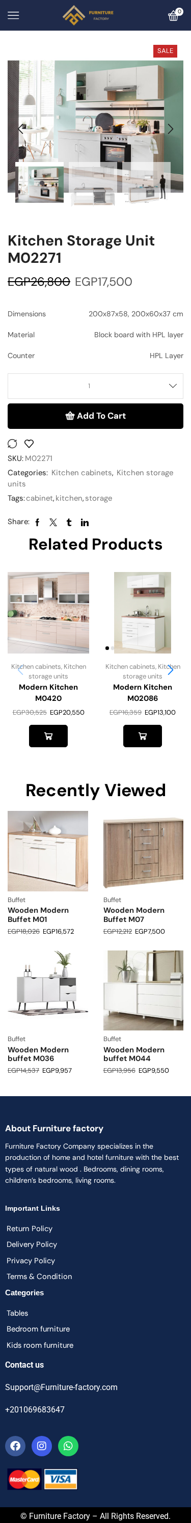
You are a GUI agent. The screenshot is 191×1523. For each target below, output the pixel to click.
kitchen (69, 498)
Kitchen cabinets (81, 473)
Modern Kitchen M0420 (48, 692)
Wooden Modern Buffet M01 (38, 914)
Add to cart (101, 415)
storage (98, 498)
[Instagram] (42, 1446)
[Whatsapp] (68, 1446)
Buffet (16, 899)
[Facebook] (15, 1446)
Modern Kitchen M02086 (142, 692)
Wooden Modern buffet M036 (38, 1054)
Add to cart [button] (48, 736)
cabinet (39, 498)
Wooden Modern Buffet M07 (134, 914)
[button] (20, 129)
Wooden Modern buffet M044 (134, 1054)
